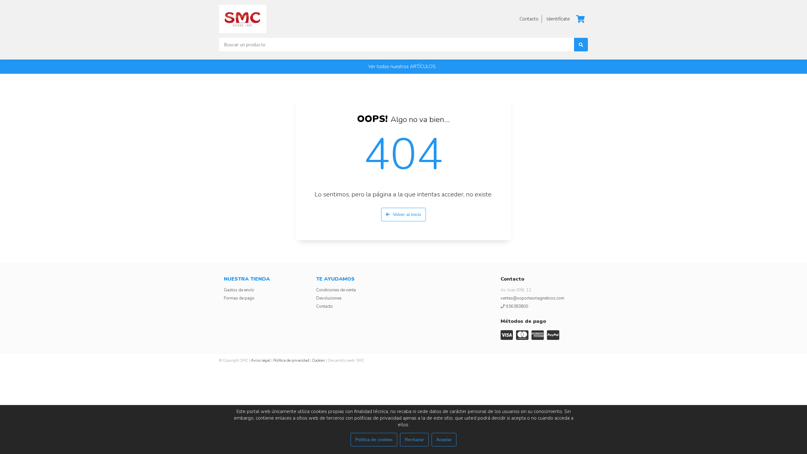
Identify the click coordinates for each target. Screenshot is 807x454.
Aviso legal (260, 360)
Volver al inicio (407, 214)
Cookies (318, 360)
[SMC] (242, 19)
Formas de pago (239, 298)
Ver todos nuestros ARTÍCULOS (402, 66)
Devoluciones (329, 298)
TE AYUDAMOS (335, 279)
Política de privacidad (291, 360)
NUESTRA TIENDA (247, 279)
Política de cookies (373, 439)
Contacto (324, 306)
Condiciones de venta (336, 290)
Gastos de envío (239, 290)
